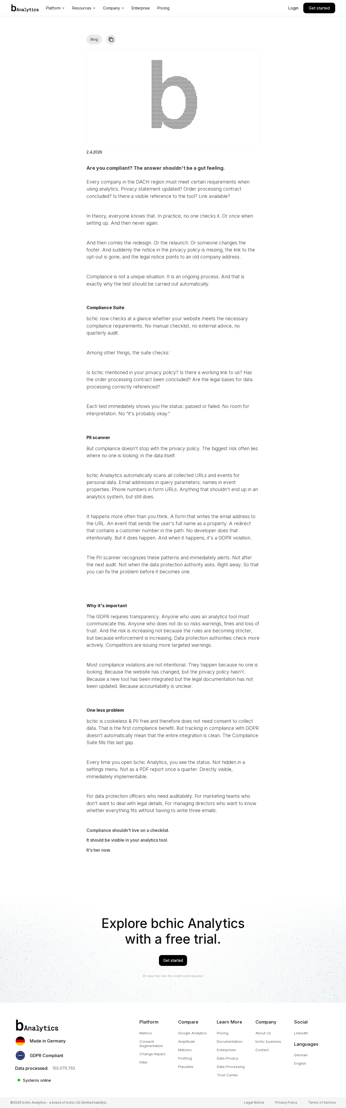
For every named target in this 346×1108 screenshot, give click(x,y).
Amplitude (186, 1042)
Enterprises (226, 1050)
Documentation (229, 1042)
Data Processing (231, 1067)
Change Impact (152, 1054)
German (301, 1055)
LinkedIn (301, 1033)
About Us (263, 1033)
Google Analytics (192, 1033)
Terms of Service (322, 1102)
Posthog (185, 1058)
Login (293, 8)
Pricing (222, 1033)
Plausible (185, 1067)
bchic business (268, 1042)
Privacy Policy (286, 1102)
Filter (143, 1062)
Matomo (185, 1050)
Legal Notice (254, 1102)
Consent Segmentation (151, 1044)
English (300, 1063)
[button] (55, 8)
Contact (262, 1050)
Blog (94, 39)
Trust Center (227, 1075)
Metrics (145, 1033)
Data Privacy (227, 1058)
